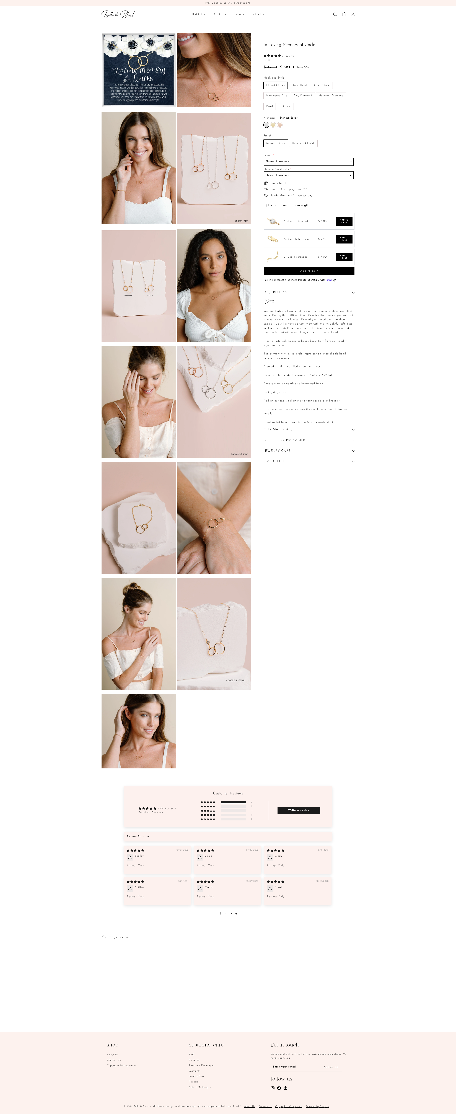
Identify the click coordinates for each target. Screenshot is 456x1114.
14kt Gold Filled (273, 125)
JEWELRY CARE (277, 451)
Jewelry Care (197, 1076)
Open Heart (299, 85)
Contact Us (114, 1060)
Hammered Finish (303, 143)
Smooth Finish (275, 143)
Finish (268, 135)
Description (275, 292)
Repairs (193, 1082)
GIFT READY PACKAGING (285, 440)
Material (280, 118)
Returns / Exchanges (201, 1065)
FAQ (192, 1054)
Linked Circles (275, 85)
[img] (135, 850)
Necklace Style (274, 77)
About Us (112, 1054)
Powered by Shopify (317, 1106)
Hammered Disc (276, 96)
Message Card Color (276, 169)
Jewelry (238, 14)
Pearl (269, 106)
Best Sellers (258, 14)
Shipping (194, 1060)
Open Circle (322, 85)
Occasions (218, 14)
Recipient (197, 14)
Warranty (195, 1071)
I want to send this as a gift (289, 205)
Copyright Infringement (121, 1065)
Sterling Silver (266, 125)
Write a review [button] (299, 810)
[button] (273, 56)
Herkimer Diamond (331, 96)
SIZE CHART (274, 461)
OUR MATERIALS (278, 429)
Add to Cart (344, 221)
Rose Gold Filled (280, 125)
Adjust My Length (200, 1087)
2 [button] (226, 913)
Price (267, 60)
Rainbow (285, 106)
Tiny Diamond (303, 96)
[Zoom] (139, 70)
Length (268, 155)
